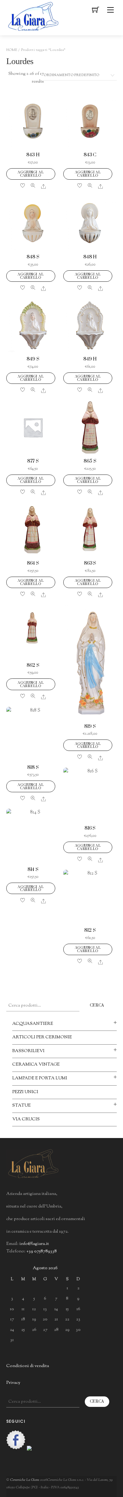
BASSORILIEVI (28, 1051)
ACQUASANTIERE (32, 1024)
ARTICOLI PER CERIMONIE (42, 1037)
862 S (33, 665)
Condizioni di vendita (27, 1366)
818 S (33, 767)
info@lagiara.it (34, 1244)
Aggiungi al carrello (31, 174)
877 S (33, 461)
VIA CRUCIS (26, 1119)
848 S (33, 257)
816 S (90, 828)
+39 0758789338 (41, 1251)
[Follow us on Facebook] (15, 1439)
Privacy (13, 1383)
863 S (90, 563)
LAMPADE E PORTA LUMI (39, 1078)
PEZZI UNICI (25, 1092)
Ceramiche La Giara (24, 1480)
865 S (90, 461)
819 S (90, 726)
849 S (33, 359)
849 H (90, 359)
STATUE (21, 1105)
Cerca (97, 1005)
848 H (90, 257)
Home (12, 50)
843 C (90, 155)
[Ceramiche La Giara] (33, 15)
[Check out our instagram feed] (36, 1455)
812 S (90, 930)
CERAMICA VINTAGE (36, 1064)
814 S (33, 869)
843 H (32, 155)
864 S (33, 563)
